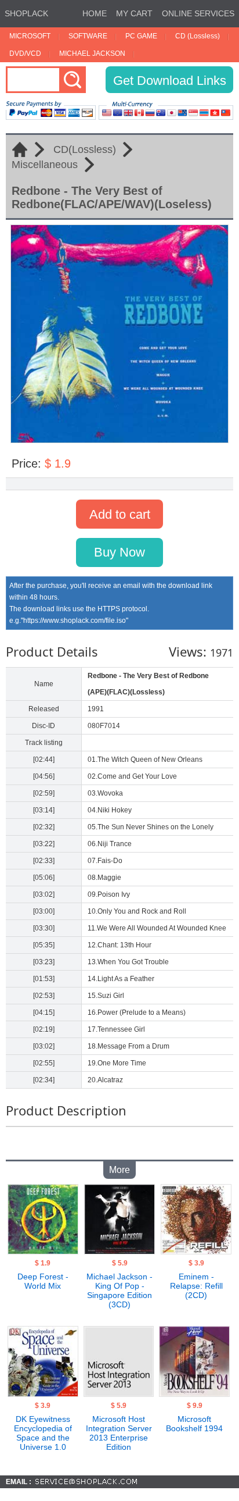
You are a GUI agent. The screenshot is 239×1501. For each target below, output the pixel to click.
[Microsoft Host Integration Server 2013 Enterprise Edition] (118, 1393)
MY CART (134, 13)
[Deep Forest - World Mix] (42, 1251)
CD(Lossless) (84, 149)
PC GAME (141, 36)
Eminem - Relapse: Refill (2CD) (196, 1286)
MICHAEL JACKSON (92, 53)
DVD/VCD (25, 53)
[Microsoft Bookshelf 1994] (194, 1393)
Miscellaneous (45, 164)
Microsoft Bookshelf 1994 (194, 1423)
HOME (94, 13)
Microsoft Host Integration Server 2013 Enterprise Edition (119, 1433)
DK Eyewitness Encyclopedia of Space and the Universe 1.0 (43, 1433)
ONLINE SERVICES (198, 13)
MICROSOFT (29, 36)
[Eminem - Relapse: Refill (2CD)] (195, 1251)
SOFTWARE (87, 36)
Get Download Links (169, 80)
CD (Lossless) (197, 36)
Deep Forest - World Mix (42, 1281)
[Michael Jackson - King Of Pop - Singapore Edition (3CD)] (119, 1251)
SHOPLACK (26, 13)
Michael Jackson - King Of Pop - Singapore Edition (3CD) (119, 1290)
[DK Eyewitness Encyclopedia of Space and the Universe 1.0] (42, 1393)
